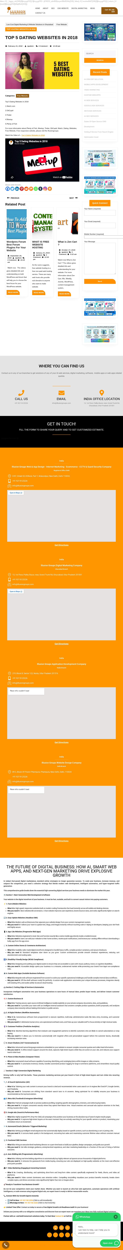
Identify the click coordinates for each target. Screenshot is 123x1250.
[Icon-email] (67, 1227)
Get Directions (61, 545)
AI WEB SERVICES (91, 100)
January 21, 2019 (43, 253)
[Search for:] (100, 54)
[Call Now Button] (5, 1245)
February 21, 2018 (15, 46)
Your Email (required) (92, 221)
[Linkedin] (17, 189)
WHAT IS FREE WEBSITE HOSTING (40, 244)
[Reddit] (26, 189)
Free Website (62, 24)
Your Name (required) (92, 209)
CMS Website (63, 8)
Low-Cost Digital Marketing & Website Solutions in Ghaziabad (29, 24)
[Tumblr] (40, 189)
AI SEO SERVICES (91, 116)
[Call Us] (21, 393)
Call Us (21, 399)
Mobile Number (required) (94, 234)
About (45, 8)
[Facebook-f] (49, 1234)
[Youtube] (67, 1234)
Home (37, 8)
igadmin (30, 46)
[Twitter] (12, 189)
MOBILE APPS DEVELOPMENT (96, 84)
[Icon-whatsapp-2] (61, 1227)
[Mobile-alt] (55, 1227)
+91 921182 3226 (26, 1200)
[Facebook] (8, 189)
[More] (50, 189)
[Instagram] (45, 189)
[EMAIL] (61, 393)
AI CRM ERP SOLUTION (93, 79)
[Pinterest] (22, 189)
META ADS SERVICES (92, 111)
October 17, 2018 (68, 250)
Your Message (89, 241)
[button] (116, 1217)
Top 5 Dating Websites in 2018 (33, 135)
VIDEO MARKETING (92, 90)
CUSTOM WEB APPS (92, 95)
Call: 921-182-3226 (111, 10)
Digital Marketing (79, 8)
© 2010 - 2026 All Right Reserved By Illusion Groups (61, 1245)
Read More (14, 291)
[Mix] (31, 189)
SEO (53, 8)
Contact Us (40, 13)
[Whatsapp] (36, 189)
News (92, 8)
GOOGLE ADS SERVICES (94, 106)
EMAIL (61, 399)
